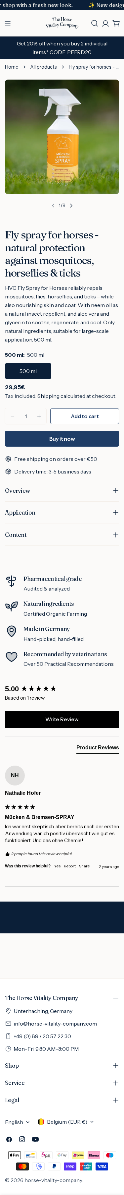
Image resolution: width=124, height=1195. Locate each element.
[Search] (94, 23)
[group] (62, 689)
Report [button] (70, 865)
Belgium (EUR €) (67, 1121)
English (14, 1122)
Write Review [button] (62, 719)
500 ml (28, 371)
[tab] (97, 749)
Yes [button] (57, 865)
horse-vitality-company (53, 1180)
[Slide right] (71, 205)
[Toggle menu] (7, 23)
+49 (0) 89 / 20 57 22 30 (42, 1036)
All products (43, 67)
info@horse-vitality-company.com (55, 1023)
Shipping (48, 396)
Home (12, 67)
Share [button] (84, 865)
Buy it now (62, 438)
